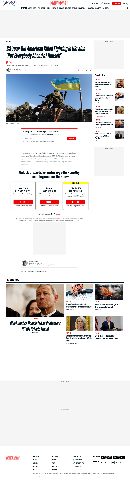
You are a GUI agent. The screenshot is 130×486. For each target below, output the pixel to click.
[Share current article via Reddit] (90, 70)
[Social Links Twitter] (105, 463)
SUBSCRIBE (116, 3)
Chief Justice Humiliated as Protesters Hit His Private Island (35, 326)
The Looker (41, 8)
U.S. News (98, 8)
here (45, 271)
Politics (68, 8)
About (33, 473)
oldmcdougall (34, 265)
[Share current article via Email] (86, 70)
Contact (38, 473)
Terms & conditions (93, 473)
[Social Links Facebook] (101, 463)
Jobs (46, 473)
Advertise (52, 473)
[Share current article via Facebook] (78, 70)
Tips (43, 473)
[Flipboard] (120, 463)
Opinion (74, 8)
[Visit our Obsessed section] (15, 3)
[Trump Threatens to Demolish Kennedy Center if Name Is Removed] (119, 100)
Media (48, 8)
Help (56, 473)
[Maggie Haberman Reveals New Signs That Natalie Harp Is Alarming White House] (119, 114)
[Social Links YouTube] (113, 463)
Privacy (61, 473)
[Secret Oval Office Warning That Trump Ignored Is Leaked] (119, 127)
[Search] (127, 8)
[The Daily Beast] (59, 3)
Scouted (106, 8)
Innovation (90, 8)
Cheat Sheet (32, 8)
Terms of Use (43, 141)
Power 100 (81, 8)
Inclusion (84, 473)
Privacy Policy (51, 141)
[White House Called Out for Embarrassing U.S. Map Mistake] (119, 138)
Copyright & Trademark (107, 473)
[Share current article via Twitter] (82, 70)
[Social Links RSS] (116, 463)
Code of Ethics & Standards (72, 473)
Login (58, 214)
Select (23, 202)
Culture (54, 466)
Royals (61, 8)
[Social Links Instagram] (109, 463)
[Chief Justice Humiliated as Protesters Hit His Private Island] (119, 87)
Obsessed (55, 8)
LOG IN (125, 3)
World (54, 463)
